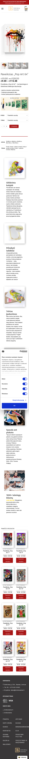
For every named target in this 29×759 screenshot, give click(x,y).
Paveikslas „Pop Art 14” (21, 660)
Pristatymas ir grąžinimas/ (21, 741)
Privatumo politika (20, 735)
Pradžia (6, 719)
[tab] (14, 137)
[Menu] (2, 8)
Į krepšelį (14, 126)
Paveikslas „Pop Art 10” (8, 660)
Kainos (5, 727)
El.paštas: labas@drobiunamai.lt (14, 690)
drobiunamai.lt (8, 710)
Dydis (2, 115)
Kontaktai (7, 731)
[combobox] (22, 757)
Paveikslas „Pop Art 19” (21, 624)
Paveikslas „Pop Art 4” (21, 551)
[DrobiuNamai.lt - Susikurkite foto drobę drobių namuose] (14, 9)
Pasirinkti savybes (7, 560)
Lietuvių (23, 757)
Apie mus (19, 719)
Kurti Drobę (7, 723)
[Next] (25, 39)
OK (14, 405)
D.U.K (17, 731)
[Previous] (3, 39)
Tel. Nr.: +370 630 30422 (12, 687)
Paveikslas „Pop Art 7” (8, 551)
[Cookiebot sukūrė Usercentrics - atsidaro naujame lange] (20, 351)
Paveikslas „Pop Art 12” (21, 588)
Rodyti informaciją (18, 400)
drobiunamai (8, 712)
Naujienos (6, 744)
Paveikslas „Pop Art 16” (8, 588)
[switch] (25, 384)
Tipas (3, 120)
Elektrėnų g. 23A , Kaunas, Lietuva (15, 684)
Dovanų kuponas (6, 735)
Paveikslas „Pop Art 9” (8, 624)
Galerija (6, 740)
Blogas (18, 723)
